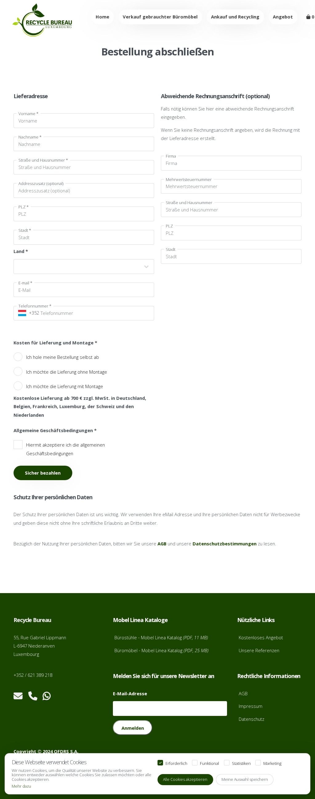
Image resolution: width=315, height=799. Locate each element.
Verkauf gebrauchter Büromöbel (160, 17)
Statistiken (241, 763)
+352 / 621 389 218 (33, 675)
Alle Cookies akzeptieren (185, 779)
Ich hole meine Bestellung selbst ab (62, 357)
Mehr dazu (21, 786)
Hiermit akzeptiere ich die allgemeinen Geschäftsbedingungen (65, 449)
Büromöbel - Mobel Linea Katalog (161, 650)
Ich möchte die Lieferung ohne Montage (66, 372)
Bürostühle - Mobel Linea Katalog (161, 637)
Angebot (283, 17)
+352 (32, 312)
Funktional (209, 763)
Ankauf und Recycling (235, 17)
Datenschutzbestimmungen (225, 543)
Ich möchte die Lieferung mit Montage (64, 386)
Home (102, 17)
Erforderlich (176, 763)
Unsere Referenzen (259, 650)
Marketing (272, 763)
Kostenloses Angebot (261, 637)
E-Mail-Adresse (130, 693)
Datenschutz (251, 719)
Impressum (250, 706)
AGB (162, 543)
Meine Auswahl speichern (244, 779)
